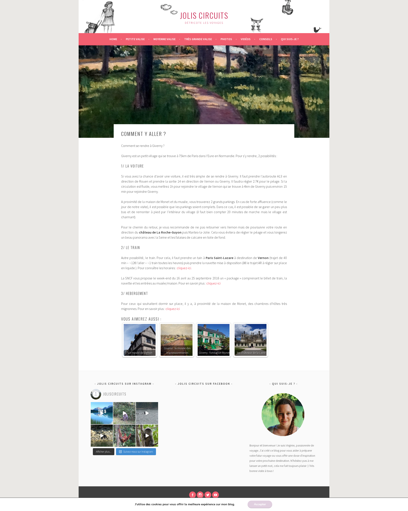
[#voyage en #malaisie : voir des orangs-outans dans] (124, 436)
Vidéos (246, 39)
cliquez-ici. (184, 268)
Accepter (260, 504)
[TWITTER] (207, 494)
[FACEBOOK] (192, 494)
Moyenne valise (164, 39)
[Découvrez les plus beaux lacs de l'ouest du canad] (102, 413)
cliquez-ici (213, 283)
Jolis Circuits (204, 15)
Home (113, 39)
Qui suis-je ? (290, 39)
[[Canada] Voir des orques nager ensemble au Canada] (147, 413)
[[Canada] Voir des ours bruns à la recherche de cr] (102, 436)
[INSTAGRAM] (200, 494)
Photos (226, 39)
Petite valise (135, 39)
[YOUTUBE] (215, 494)
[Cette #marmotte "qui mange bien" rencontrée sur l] (124, 413)
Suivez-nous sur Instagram (138, 451)
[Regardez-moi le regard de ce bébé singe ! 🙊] (147, 436)
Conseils (265, 39)
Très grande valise (198, 39)
